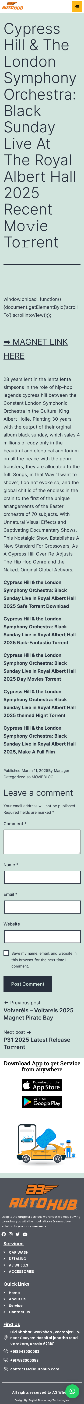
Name (11, 864)
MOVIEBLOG (42, 776)
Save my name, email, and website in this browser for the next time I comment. (44, 959)
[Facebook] (3, 1234)
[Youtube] (24, 1234)
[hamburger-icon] (77, 6)
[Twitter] (17, 1234)
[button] (72, 1391)
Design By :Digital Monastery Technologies (42, 1400)
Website (12, 924)
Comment (15, 823)
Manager (61, 770)
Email (10, 894)
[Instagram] (10, 1234)
